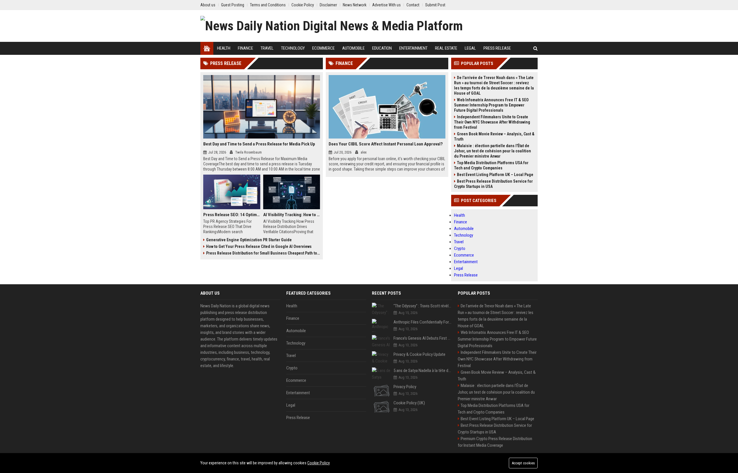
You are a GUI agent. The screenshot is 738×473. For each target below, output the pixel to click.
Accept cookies (523, 463)
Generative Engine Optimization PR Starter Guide (249, 240)
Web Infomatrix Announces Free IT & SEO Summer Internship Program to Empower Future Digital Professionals (491, 105)
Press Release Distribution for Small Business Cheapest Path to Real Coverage (263, 253)
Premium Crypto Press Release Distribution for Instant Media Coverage (495, 442)
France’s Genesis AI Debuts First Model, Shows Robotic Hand (423, 338)
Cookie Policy (318, 463)
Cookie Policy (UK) (409, 402)
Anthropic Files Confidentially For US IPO (423, 322)
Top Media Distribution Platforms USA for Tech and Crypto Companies (491, 165)
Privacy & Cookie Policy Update (419, 354)
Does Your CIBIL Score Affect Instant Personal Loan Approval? (386, 144)
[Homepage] (206, 48)
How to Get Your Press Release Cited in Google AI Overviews (259, 246)
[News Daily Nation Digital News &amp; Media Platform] (331, 26)
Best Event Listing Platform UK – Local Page (495, 174)
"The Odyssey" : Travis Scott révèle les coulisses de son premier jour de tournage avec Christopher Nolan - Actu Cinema (423, 306)
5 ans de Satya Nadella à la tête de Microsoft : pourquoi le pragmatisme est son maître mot (423, 370)
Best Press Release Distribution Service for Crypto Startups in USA (493, 184)
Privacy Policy (405, 386)
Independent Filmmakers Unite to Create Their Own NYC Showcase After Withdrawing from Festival (492, 122)
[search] (535, 48)
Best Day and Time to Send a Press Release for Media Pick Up (259, 144)
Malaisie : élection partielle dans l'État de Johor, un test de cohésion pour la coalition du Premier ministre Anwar (492, 150)
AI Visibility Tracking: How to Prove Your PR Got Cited (291, 214)
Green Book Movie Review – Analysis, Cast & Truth (494, 136)
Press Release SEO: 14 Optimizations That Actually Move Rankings (231, 214)
